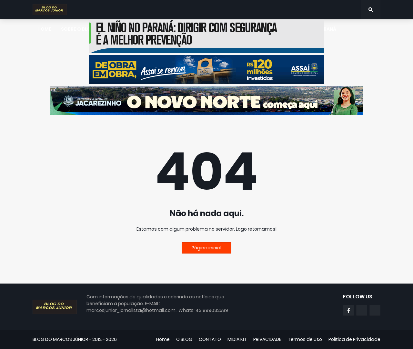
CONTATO (210, 339)
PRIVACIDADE (267, 339)
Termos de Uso (305, 339)
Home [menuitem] (44, 29)
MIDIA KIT (237, 339)
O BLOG (184, 339)
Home (163, 339)
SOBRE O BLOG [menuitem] (78, 29)
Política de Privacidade (354, 339)
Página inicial (206, 247)
